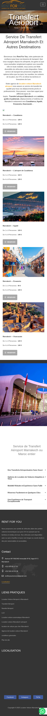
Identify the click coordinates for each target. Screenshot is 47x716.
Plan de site (6, 640)
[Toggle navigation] (42, 4)
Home (16, 28)
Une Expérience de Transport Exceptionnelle (20, 500)
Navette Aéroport (7, 608)
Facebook (10, 697)
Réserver (11, 131)
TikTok (38, 697)
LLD (3, 613)
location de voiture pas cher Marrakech (15, 626)
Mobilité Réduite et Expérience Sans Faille (25, 486)
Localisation (6, 582)
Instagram (24, 697)
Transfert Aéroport (8, 604)
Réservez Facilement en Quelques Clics (24, 493)
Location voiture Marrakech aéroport (14, 622)
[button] (27, 470)
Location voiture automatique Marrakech (16, 617)
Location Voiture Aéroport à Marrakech (15, 599)
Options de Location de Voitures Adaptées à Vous (26, 478)
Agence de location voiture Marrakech (15, 631)
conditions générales (9, 635)
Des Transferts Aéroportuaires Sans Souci (25, 470)
